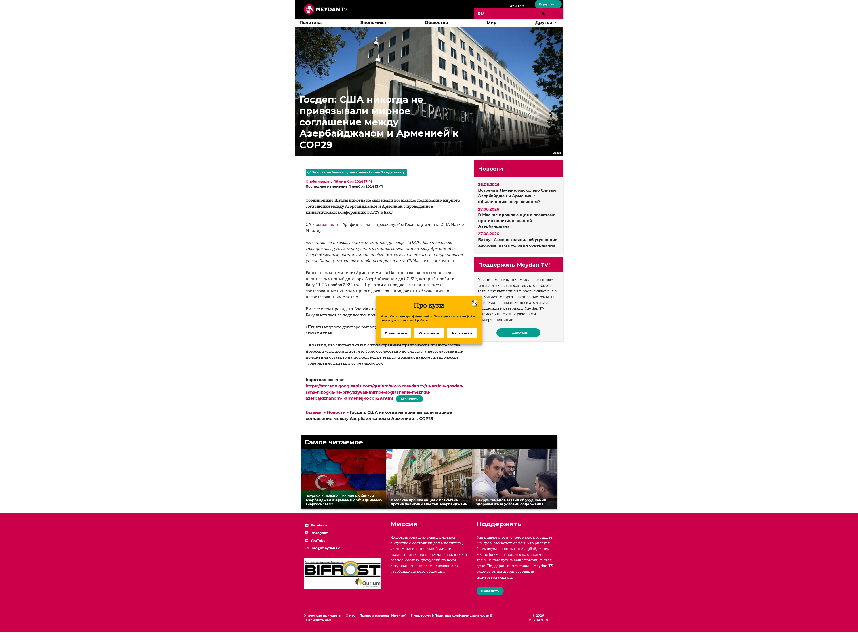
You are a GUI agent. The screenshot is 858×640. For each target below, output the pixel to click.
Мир (491, 22)
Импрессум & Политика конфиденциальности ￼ (452, 615)
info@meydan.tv (325, 548)
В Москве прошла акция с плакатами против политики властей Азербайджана (516, 220)
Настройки (462, 333)
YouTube (318, 540)
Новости (336, 412)
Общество (436, 22)
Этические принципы (322, 615)
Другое (543, 22)
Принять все (396, 333)
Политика (310, 22)
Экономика (373, 22)
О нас (350, 615)
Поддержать (548, 4)
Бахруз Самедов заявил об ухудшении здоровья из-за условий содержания (518, 242)
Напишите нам (318, 620)
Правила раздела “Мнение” (383, 615)
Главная (314, 412)
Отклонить (429, 333)
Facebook (319, 525)
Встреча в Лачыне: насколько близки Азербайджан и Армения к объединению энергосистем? (517, 196)
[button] (557, 23)
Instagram (320, 533)
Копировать (408, 397)
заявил (329, 224)
